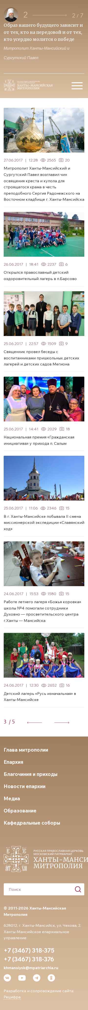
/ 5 (12, 722)
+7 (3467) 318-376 (29, 959)
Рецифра (12, 996)
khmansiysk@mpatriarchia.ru (31, 967)
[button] (50, 15)
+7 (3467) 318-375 (29, 950)
